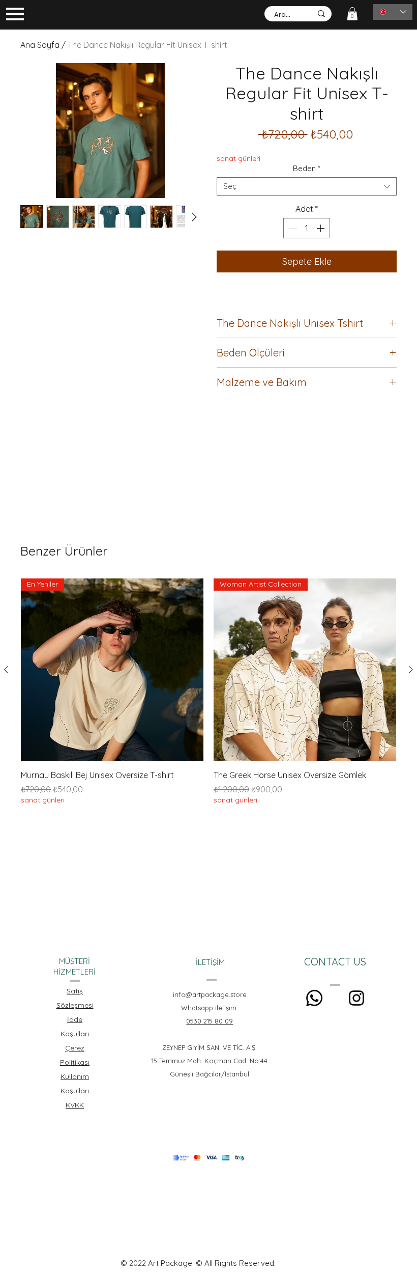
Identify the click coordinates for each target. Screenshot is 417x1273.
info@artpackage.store (210, 994)
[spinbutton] (306, 228)
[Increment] (321, 228)
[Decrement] (292, 228)
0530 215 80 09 (209, 1021)
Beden (306, 168)
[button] (352, 13)
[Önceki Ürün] (6, 669)
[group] (208, 697)
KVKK (75, 1105)
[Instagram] (356, 998)
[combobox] (307, 186)
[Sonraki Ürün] (411, 669)
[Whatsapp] (314, 998)
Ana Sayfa (39, 45)
